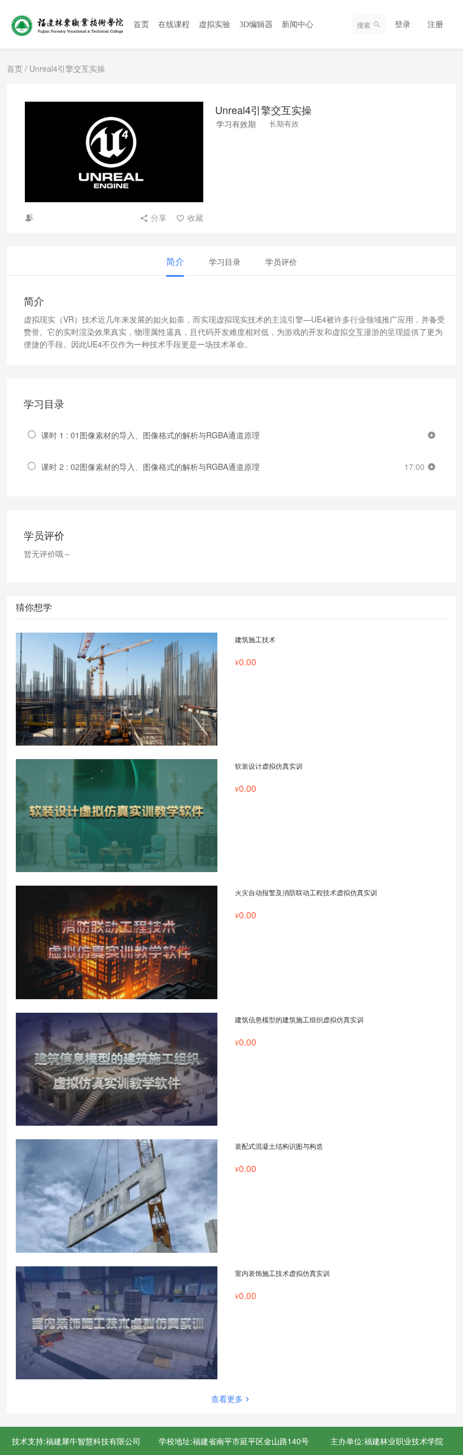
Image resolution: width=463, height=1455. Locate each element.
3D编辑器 (256, 24)
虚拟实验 (214, 24)
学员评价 (281, 261)
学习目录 (225, 261)
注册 (435, 23)
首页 (141, 24)
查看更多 (227, 1398)
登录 (402, 23)
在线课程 (174, 24)
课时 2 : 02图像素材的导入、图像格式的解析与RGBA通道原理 (150, 466)
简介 (175, 261)
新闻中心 (297, 24)
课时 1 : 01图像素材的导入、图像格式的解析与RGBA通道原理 (150, 435)
